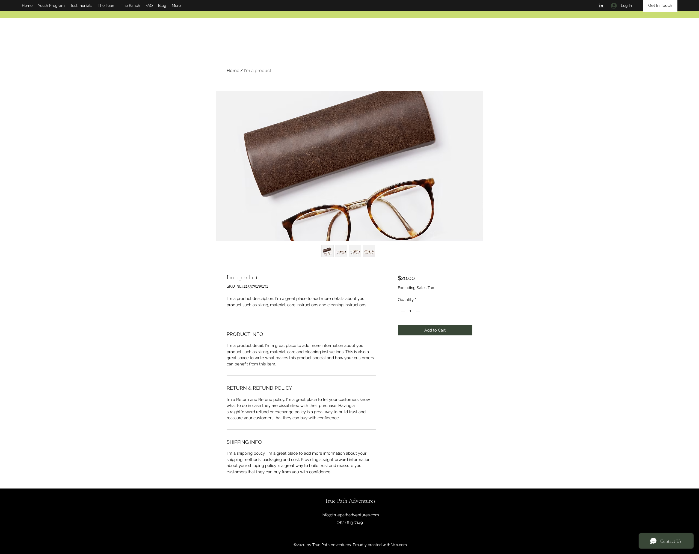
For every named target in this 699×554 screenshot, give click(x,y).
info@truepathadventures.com (350, 515)
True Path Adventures (350, 500)
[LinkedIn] (601, 5)
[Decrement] (402, 311)
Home (233, 70)
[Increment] (418, 311)
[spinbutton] (410, 311)
